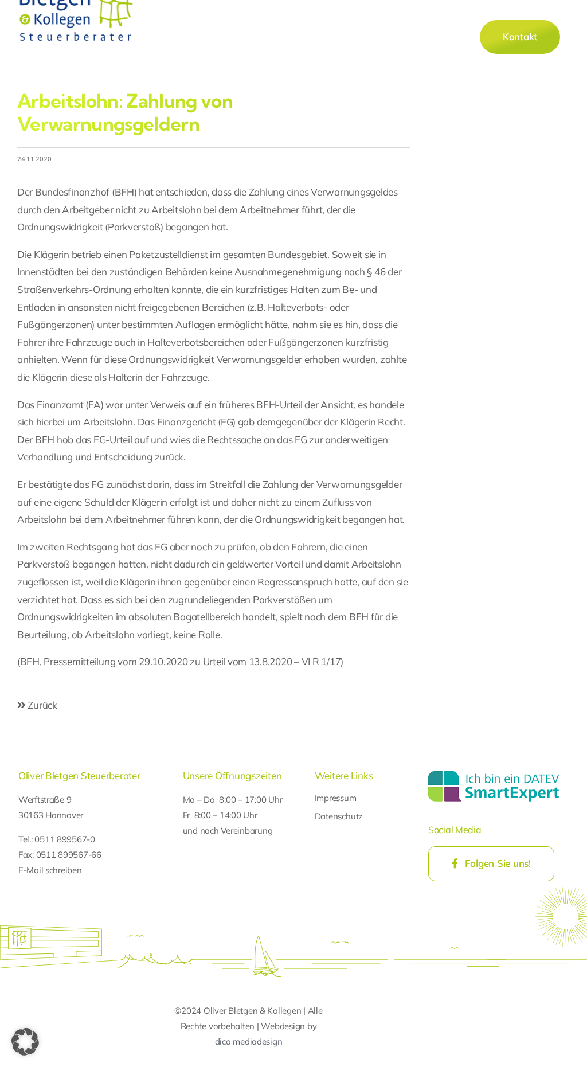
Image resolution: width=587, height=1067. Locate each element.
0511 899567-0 (64, 839)
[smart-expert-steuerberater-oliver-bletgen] (493, 772)
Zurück (41, 705)
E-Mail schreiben (50, 870)
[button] (25, 1042)
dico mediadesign (249, 1041)
